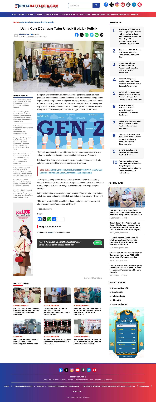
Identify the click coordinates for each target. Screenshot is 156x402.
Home (14, 14)
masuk (50, 233)
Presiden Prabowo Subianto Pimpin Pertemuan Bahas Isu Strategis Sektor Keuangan (128, 68)
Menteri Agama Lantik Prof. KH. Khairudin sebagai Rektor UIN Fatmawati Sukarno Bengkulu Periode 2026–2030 (124, 241)
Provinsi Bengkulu (69, 14)
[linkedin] (134, 6)
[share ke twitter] (82, 36)
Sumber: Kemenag (127, 356)
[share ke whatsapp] (87, 36)
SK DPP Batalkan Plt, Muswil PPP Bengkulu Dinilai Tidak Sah (128, 152)
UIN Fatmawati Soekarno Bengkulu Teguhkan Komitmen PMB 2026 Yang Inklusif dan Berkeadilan (126, 255)
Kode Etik (77, 391)
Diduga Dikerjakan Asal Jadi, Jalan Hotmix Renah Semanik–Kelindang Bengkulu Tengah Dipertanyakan (130, 139)
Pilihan (116, 300)
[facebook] (106, 6)
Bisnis (21, 14)
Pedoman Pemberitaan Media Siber (63, 386)
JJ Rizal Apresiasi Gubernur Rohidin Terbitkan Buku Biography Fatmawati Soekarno (128, 110)
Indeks (62, 380)
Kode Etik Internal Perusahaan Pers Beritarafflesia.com (109, 386)
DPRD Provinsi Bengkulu (118, 14)
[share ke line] (97, 36)
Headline (30, 14)
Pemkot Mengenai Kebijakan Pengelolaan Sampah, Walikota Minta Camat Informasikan (130, 82)
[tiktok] (128, 6)
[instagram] (117, 6)
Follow (98, 243)
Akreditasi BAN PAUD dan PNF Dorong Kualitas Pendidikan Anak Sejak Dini (130, 53)
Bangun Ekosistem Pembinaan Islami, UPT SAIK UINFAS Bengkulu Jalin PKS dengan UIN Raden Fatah (126, 212)
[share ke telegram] (92, 36)
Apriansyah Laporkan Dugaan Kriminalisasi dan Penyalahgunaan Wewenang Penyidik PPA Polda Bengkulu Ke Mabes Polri (130, 167)
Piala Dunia (118, 296)
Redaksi (70, 380)
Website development (103, 380)
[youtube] (123, 6)
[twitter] (112, 6)
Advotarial (85, 14)
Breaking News (120, 288)
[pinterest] (140, 6)
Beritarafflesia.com (51, 380)
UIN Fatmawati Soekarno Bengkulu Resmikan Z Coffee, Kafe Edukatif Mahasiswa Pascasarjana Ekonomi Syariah (126, 268)
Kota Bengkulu (51, 14)
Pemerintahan (98, 14)
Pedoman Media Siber (84, 380)
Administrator (25, 34)
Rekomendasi (119, 304)
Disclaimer (144, 386)
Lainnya (134, 14)
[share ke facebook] (77, 36)
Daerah (39, 14)
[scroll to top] (149, 398)
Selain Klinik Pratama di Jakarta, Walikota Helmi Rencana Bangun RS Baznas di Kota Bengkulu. (130, 95)
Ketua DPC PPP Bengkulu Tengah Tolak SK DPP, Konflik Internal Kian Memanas (130, 124)
